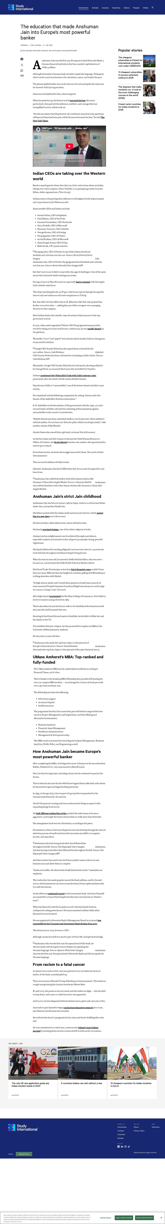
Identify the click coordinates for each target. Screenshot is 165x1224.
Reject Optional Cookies (124, 1218)
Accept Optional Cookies (144, 1218)
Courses (105, 8)
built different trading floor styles (51, 813)
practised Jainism (51, 529)
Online (145, 8)
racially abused (94, 328)
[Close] (161, 1217)
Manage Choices (24, 1154)
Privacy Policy (139, 1131)
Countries (116, 8)
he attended (55, 596)
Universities (83, 8)
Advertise (156, 1127)
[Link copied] (22, 76)
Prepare (136, 8)
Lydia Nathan (35, 45)
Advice (127, 8)
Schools (95, 8)
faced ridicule (60, 442)
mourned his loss (77, 100)
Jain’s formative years (81, 569)
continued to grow (56, 893)
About (136, 1127)
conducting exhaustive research (78, 1007)
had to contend (83, 282)
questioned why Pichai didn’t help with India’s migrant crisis (68, 375)
